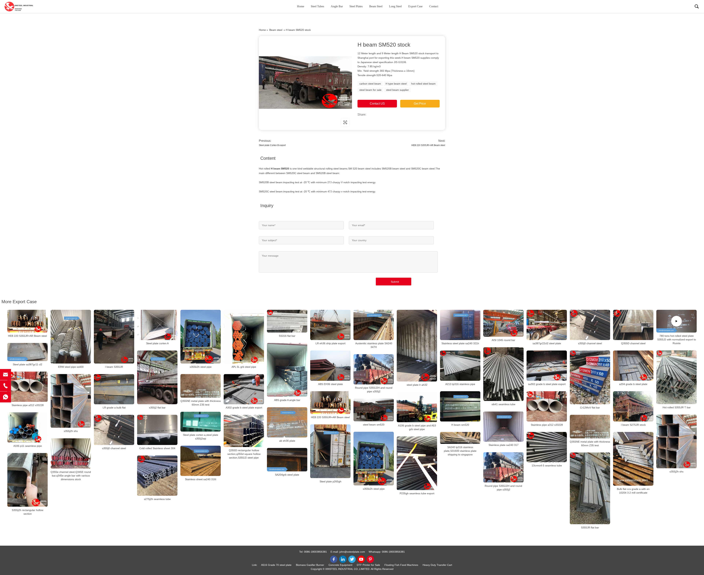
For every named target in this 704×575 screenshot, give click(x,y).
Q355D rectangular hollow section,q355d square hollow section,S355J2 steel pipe (244, 454)
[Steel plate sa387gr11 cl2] (27, 352)
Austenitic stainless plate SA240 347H (373, 345)
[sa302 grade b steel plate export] (547, 366)
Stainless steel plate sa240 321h (460, 343)
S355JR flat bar (590, 527)
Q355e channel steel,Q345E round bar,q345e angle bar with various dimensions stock (71, 475)
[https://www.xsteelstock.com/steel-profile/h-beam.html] (305, 82)
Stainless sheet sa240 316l (200, 479)
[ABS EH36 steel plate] (330, 366)
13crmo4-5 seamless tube (547, 465)
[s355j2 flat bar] (157, 377)
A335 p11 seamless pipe (27, 445)
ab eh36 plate (287, 440)
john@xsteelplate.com (352, 551)
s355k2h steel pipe (201, 366)
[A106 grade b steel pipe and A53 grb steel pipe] (417, 407)
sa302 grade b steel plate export (547, 384)
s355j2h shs (71, 431)
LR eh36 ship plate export (330, 343)
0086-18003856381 (315, 551)
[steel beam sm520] (373, 410)
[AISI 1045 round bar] (503, 323)
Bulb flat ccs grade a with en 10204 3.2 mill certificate (633, 491)
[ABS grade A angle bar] (287, 370)
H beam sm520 (460, 424)
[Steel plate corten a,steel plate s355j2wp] (200, 422)
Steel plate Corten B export (272, 145)
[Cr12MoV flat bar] (590, 377)
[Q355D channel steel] (633, 325)
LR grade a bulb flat (114, 407)
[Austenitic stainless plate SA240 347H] (373, 325)
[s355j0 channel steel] (590, 325)
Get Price (420, 103)
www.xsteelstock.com (282, 122)
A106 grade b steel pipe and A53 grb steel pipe (417, 427)
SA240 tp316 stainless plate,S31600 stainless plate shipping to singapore (460, 451)
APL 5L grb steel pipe (244, 366)
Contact (433, 6)
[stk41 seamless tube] (503, 374)
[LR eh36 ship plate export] (330, 325)
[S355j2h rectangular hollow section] (27, 480)
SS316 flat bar (287, 335)
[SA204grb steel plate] (287, 459)
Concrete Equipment (340, 564)
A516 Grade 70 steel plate (276, 564)
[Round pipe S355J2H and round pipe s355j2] (373, 369)
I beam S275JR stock (633, 424)
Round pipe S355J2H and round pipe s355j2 (373, 389)
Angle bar (337, 6)
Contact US (377, 103)
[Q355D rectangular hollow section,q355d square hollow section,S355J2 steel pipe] (244, 431)
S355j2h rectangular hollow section (27, 512)
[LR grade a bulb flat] (114, 389)
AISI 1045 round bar (503, 340)
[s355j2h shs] (71, 401)
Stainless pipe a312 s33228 (28, 405)
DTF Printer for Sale (368, 564)
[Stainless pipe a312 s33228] (27, 387)
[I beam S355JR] (114, 337)
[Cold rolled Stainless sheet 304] (157, 430)
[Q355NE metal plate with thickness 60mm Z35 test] (200, 386)
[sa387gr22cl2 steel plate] (547, 325)
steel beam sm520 (373, 424)
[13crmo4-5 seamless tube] (547, 447)
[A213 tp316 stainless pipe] (460, 366)
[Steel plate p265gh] (330, 451)
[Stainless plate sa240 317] (503, 426)
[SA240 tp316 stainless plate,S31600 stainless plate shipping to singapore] (460, 438)
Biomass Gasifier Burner (310, 564)
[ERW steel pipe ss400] (71, 337)
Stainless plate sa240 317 (503, 445)
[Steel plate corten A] (157, 325)
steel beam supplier (397, 89)
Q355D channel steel (633, 343)
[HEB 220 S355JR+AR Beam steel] (27, 321)
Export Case (415, 6)
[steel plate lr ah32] (417, 345)
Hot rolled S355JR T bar (677, 407)
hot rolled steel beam (423, 83)
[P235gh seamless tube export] (417, 463)
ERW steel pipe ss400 (71, 366)
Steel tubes (317, 6)
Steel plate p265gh (330, 481)
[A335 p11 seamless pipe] (27, 427)
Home (300, 6)
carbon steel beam (370, 83)
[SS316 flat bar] (287, 321)
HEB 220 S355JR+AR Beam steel (428, 145)
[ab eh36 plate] (287, 422)
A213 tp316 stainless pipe (460, 384)
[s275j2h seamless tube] (157, 475)
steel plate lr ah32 (417, 384)
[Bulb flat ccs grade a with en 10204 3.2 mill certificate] (633, 459)
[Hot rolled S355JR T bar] (676, 377)
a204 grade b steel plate (633, 384)
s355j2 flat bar (157, 407)
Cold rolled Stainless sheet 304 (157, 448)
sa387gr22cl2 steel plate (547, 343)
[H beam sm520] (460, 406)
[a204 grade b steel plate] (633, 366)
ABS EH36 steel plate (330, 384)
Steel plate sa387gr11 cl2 (27, 364)
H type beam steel (396, 83)
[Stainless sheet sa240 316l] (200, 461)
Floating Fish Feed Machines (401, 564)
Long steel (395, 6)
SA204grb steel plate (287, 474)
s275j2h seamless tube (157, 499)
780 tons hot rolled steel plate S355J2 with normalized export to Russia (676, 339)
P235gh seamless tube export (417, 493)
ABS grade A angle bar (287, 400)
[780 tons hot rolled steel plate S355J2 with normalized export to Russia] (676, 321)
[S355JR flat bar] (590, 488)
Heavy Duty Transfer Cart (437, 564)
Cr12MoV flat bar (590, 407)
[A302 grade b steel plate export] (244, 389)
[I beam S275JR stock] (633, 406)
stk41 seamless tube (503, 404)
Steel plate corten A (157, 343)
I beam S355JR (114, 366)
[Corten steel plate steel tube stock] (23, 6)
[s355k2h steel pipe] (200, 337)
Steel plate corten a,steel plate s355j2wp (200, 436)
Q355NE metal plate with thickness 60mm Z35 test (200, 402)
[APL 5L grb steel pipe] (244, 337)
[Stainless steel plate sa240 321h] (460, 325)
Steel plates (356, 6)
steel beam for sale (370, 89)
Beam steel (375, 6)
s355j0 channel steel (590, 343)
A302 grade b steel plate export (244, 407)
